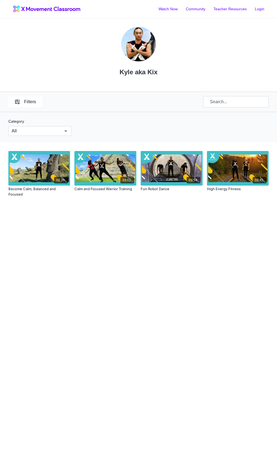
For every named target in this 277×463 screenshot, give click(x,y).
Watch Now (168, 9)
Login (259, 9)
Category (16, 121)
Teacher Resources (230, 9)
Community (195, 9)
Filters (30, 101)
